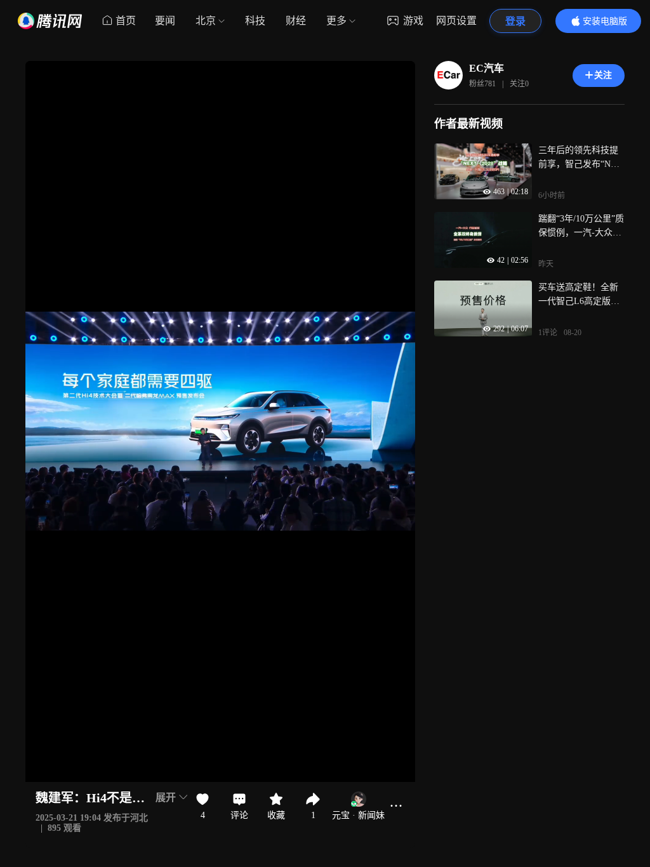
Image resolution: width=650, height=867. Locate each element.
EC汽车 (486, 68)
